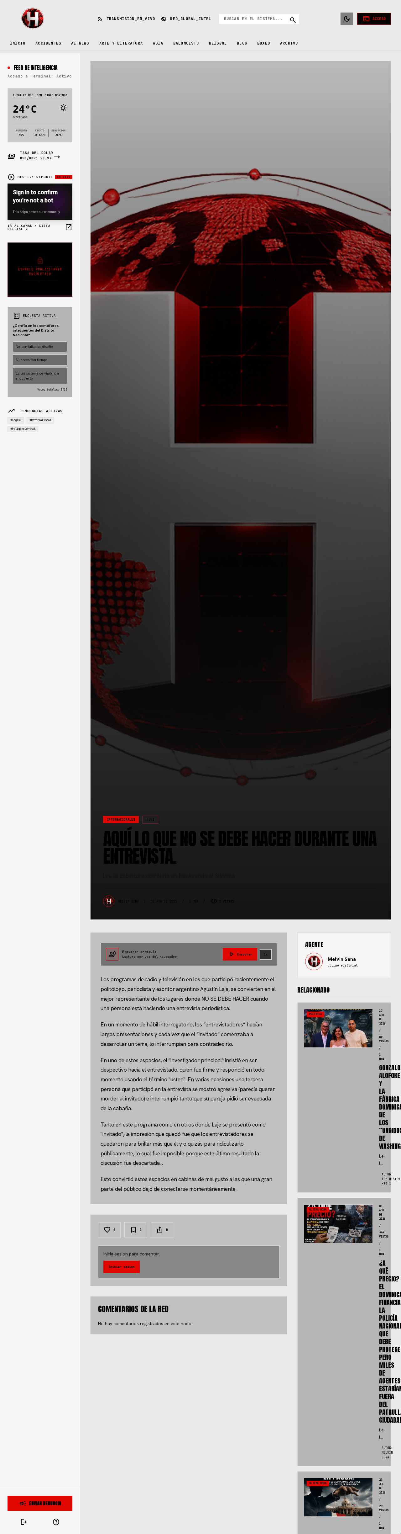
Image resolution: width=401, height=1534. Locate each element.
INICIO (17, 43)
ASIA (158, 43)
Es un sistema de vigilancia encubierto (37, 376)
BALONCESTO (186, 43)
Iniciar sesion (121, 1267)
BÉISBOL (218, 43)
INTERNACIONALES (121, 820)
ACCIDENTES (48, 43)
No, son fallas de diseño (34, 346)
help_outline (56, 1522)
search (293, 20)
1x (266, 954)
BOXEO (263, 43)
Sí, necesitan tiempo (31, 360)
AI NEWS (80, 43)
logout (24, 1522)
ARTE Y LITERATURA (121, 43)
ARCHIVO (289, 43)
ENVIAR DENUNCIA (40, 1503)
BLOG (242, 43)
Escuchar (240, 954)
